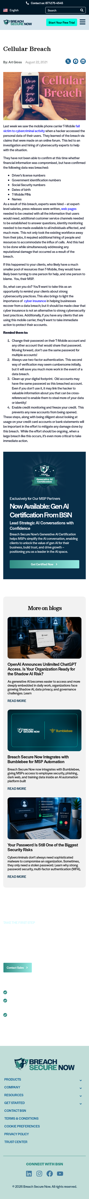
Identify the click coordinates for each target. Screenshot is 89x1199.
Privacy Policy (16, 1134)
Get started (14, 1102)
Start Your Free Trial (62, 22)
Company (12, 1087)
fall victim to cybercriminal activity (41, 128)
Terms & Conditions (21, 1118)
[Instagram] (39, 1173)
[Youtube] (60, 1173)
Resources (13, 1095)
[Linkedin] (29, 1173)
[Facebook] (49, 1173)
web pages (68, 208)
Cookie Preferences (22, 1126)
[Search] (81, 10)
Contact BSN (15, 1110)
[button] (68, 61)
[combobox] (64, 10)
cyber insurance (35, 300)
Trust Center (15, 1141)
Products (12, 1079)
